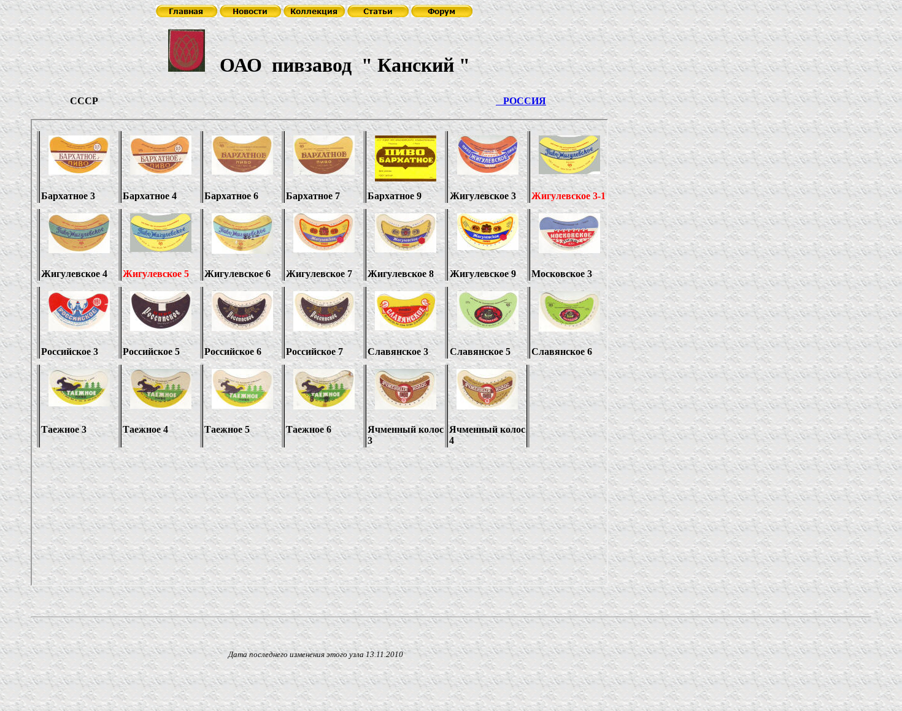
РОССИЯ (521, 101)
